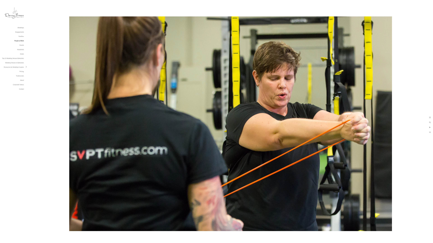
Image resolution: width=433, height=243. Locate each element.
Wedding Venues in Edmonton (14, 63)
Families (21, 36)
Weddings (21, 27)
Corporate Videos (18, 85)
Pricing (22, 71)
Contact (21, 89)
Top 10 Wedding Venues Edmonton (13, 58)
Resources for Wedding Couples (14, 67)
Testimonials (20, 76)
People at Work (19, 41)
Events (22, 45)
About (22, 80)
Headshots (20, 49)
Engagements (19, 32)
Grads (22, 54)
